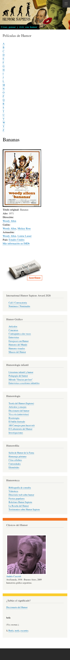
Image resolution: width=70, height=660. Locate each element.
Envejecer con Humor (19, 341)
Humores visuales (17, 348)
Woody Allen (9, 221)
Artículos (13, 326)
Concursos (13, 330)
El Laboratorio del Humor (20, 428)
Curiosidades (15, 463)
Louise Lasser (25, 236)
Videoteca (13, 491)
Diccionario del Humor (16, 607)
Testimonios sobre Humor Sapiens (24, 509)
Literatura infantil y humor (21, 372)
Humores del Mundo (18, 344)
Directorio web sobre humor (21, 494)
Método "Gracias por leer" (21, 379)
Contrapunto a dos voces (20, 333)
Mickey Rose (24, 228)
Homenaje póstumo (17, 456)
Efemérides (14, 467)
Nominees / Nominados (19, 306)
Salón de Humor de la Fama (21, 452)
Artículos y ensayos (17, 406)
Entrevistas (14, 337)
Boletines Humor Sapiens (20, 502)
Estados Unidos (16, 239)
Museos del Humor (17, 352)
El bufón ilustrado (17, 421)
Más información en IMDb (16, 243)
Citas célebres (15, 460)
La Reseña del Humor (19, 505)
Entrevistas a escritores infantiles (24, 383)
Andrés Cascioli (13, 576)
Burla (11, 630)
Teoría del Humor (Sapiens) (21, 403)
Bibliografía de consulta (20, 487)
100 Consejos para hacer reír (22, 425)
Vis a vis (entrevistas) (19, 414)
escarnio (24, 630)
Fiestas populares (17, 498)
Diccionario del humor (19, 410)
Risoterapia (14, 418)
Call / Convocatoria (18, 302)
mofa (17, 630)
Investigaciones (16, 432)
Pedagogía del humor (18, 375)
